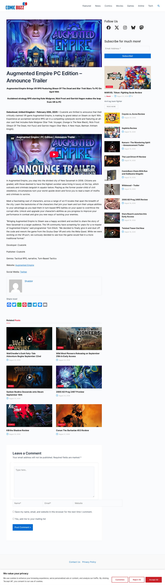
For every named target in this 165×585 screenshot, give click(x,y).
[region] (82, 577)
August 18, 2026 (129, 203)
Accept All (153, 580)
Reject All (137, 580)
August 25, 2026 (14, 360)
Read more (111, 106)
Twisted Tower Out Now (133, 228)
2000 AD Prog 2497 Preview (70, 392)
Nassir (108, 96)
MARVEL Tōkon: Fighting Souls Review (123, 92)
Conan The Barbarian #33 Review (72, 430)
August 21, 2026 (64, 434)
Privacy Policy (89, 562)
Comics (108, 6)
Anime (141, 6)
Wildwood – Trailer (130, 185)
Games (130, 6)
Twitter (23, 272)
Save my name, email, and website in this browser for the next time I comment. (53, 512)
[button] (159, 5)
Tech (150, 6)
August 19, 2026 (129, 132)
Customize (119, 580)
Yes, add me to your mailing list (30, 519)
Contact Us (74, 562)
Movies (119, 6)
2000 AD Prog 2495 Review (135, 199)
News (98, 6)
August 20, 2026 (122, 96)
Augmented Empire (24, 265)
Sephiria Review (129, 128)
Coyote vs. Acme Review (133, 114)
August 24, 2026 (64, 360)
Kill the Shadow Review (17, 430)
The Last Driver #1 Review (134, 157)
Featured (86, 6)
